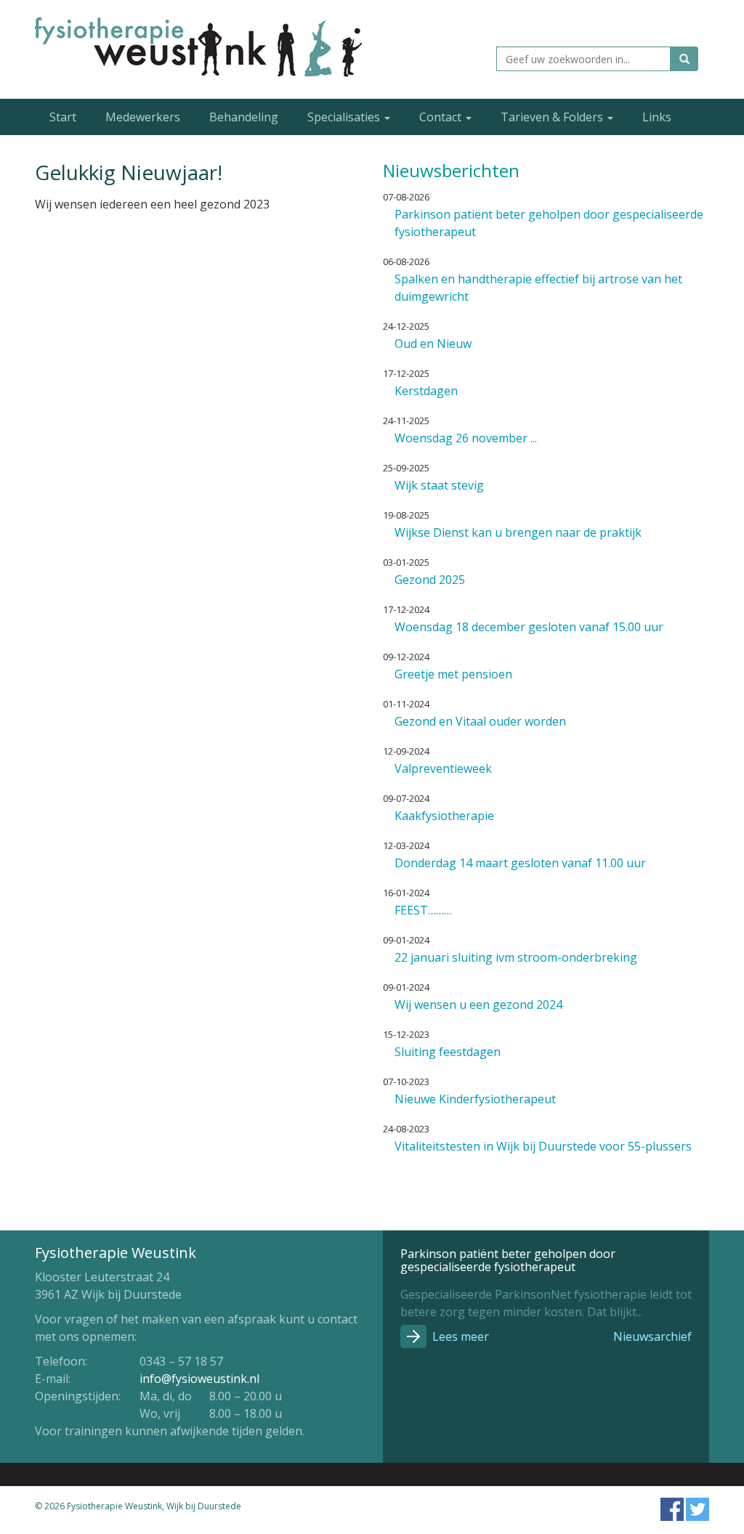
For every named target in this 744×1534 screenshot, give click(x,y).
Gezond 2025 (430, 580)
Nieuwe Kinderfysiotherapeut (475, 1099)
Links (656, 117)
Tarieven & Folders (553, 117)
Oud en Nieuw (433, 344)
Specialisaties (345, 117)
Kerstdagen (426, 391)
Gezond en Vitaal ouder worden (480, 721)
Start (62, 117)
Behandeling (243, 117)
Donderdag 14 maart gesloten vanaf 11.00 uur (520, 863)
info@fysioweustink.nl (199, 1379)
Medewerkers (142, 117)
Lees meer (460, 1336)
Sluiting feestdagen (448, 1052)
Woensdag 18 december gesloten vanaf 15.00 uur (529, 627)
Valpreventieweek (443, 768)
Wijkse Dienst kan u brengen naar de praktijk (518, 532)
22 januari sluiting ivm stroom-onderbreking (516, 957)
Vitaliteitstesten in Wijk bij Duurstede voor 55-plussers (543, 1146)
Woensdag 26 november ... (466, 438)
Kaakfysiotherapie (444, 816)
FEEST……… (423, 910)
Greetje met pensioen (453, 674)
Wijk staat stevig (439, 485)
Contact (441, 117)
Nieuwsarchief (652, 1336)
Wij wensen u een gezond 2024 (478, 1004)
